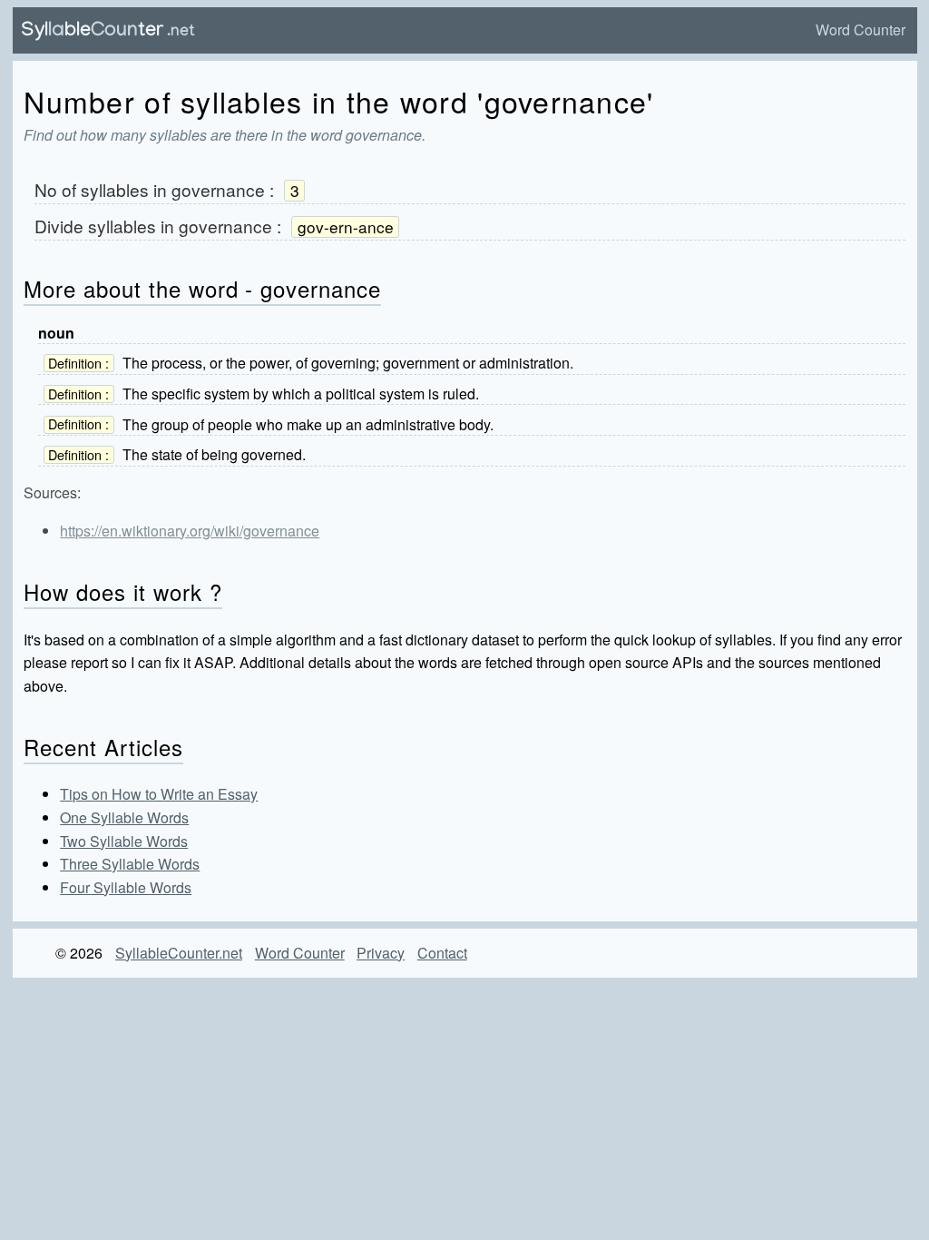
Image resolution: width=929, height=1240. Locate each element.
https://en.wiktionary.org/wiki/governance (189, 530)
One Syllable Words (124, 817)
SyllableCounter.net (178, 952)
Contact (442, 952)
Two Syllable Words (124, 841)
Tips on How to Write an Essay (159, 793)
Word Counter (860, 29)
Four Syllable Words (125, 887)
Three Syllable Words (130, 863)
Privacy (381, 952)
